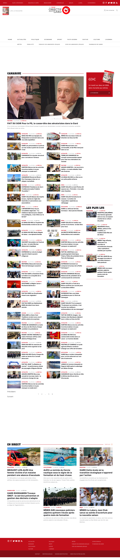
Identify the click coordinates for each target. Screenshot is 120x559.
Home (10, 39)
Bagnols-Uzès (33, 3)
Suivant (10, 397)
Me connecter (110, 10)
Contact (37, 554)
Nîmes (5, 3)
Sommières (91, 3)
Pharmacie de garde (96, 44)
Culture (96, 39)
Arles (71, 3)
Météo (19, 44)
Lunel (80, 3)
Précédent (11, 392)
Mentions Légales (47, 554)
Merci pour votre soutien (77, 554)
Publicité (30, 44)
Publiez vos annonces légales (49, 44)
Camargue (60, 3)
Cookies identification (61, 554)
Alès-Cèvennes (17, 3)
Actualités (21, 39)
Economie (48, 39)
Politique (35, 39)
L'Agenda (108, 39)
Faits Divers (72, 39)
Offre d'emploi (96, 541)
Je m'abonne (94, 92)
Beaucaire (47, 3)
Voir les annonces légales (74, 44)
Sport (59, 39)
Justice (85, 39)
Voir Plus (107, 444)
